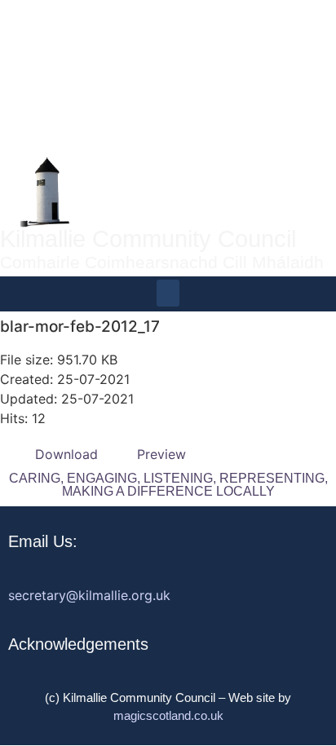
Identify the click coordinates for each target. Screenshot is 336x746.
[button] (168, 293)
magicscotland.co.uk (168, 715)
